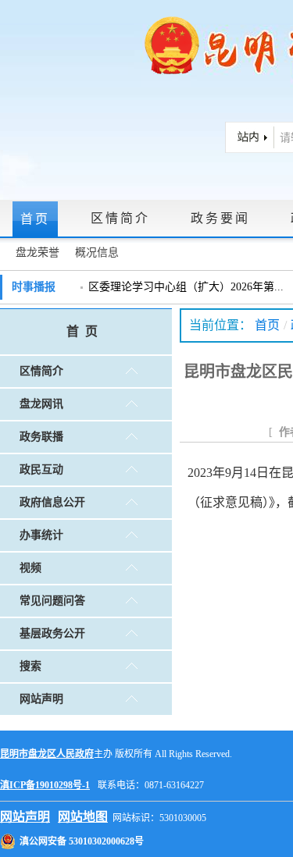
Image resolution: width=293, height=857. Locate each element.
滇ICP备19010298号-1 (45, 785)
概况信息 (97, 252)
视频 (30, 568)
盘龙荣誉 (37, 252)
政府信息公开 (52, 502)
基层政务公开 (52, 633)
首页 (35, 219)
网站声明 (41, 699)
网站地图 (83, 816)
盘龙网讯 (41, 404)
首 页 (82, 331)
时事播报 (33, 287)
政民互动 (41, 469)
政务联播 (41, 437)
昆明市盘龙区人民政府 (47, 754)
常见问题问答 (52, 600)
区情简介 (120, 218)
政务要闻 (220, 218)
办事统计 (41, 535)
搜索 (30, 666)
